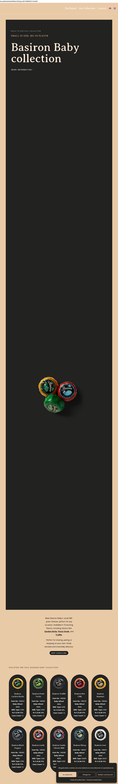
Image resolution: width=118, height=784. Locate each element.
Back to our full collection (26, 31)
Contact (102, 8)
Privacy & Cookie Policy (77, 780)
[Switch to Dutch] (115, 8)
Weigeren (87, 774)
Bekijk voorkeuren (105, 774)
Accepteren (67, 774)
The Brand (70, 8)
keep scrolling (59, 653)
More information (21, 70)
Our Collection (87, 8)
